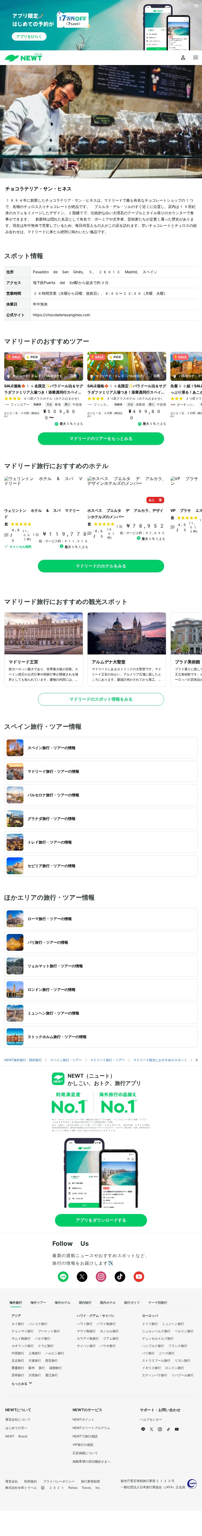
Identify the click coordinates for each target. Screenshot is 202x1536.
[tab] (15, 1303)
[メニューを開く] (195, 57)
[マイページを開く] (183, 57)
